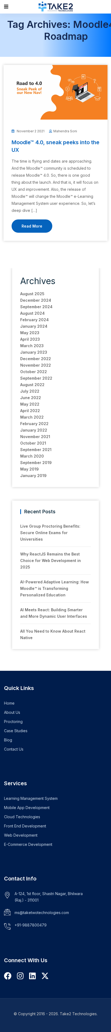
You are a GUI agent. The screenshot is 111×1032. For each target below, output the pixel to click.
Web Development (20, 835)
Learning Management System (31, 798)
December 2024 (35, 300)
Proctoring (13, 721)
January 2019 (33, 475)
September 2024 (36, 306)
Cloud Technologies (22, 816)
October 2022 (33, 371)
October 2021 (33, 443)
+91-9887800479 (31, 925)
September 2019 (36, 462)
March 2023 (32, 345)
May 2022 (29, 404)
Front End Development (25, 826)
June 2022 (30, 397)
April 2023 (30, 339)
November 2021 (35, 436)
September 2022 (36, 378)
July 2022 (29, 391)
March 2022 (32, 417)
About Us (12, 712)
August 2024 (32, 313)
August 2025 (32, 293)
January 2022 (33, 430)
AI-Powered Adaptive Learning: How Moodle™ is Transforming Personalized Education (54, 588)
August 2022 (32, 384)
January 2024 (33, 326)
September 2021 (35, 449)
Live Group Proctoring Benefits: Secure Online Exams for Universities (50, 532)
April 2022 (30, 410)
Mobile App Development (27, 807)
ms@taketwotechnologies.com (42, 912)
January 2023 (33, 352)
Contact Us (13, 749)
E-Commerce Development (28, 844)
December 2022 (35, 358)
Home (9, 703)
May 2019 (29, 469)
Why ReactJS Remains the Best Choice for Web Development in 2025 (50, 560)
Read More (32, 226)
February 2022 (34, 423)
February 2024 (34, 319)
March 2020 (32, 456)
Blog (8, 740)
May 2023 (29, 332)
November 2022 (35, 365)
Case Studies (15, 730)
